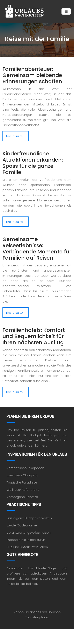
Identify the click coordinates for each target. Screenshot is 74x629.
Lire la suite (14, 136)
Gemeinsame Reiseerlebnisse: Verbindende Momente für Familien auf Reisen (36, 248)
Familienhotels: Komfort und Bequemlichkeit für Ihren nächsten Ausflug (33, 336)
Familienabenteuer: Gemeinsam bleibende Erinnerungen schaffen (32, 75)
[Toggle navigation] (66, 11)
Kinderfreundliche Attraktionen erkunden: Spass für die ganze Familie (32, 163)
